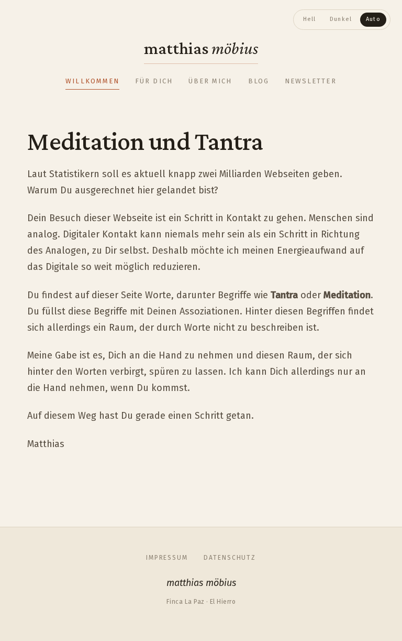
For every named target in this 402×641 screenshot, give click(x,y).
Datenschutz (230, 557)
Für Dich (154, 81)
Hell (309, 19)
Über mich (210, 81)
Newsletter (311, 81)
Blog (258, 81)
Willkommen (92, 81)
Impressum (167, 557)
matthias (201, 48)
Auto (373, 19)
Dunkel (341, 19)
